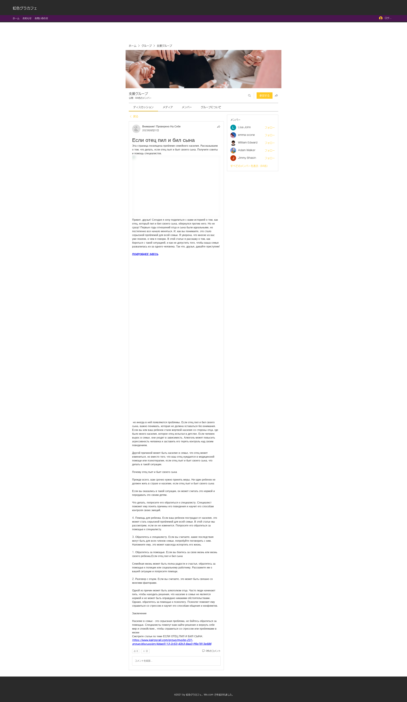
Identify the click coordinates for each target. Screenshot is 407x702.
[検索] (249, 95)
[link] (143, 107)
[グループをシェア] (276, 95)
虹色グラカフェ (25, 8)
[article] (176, 395)
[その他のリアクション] (145, 651)
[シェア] (219, 126)
